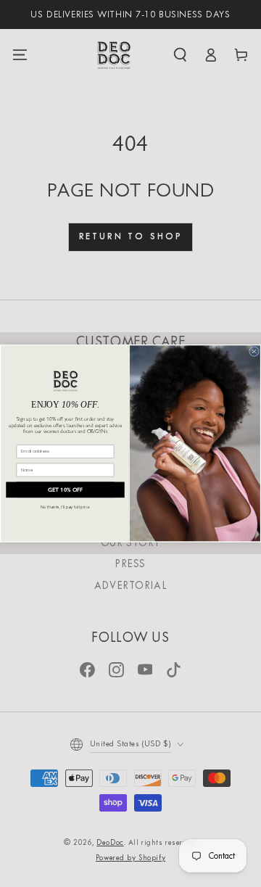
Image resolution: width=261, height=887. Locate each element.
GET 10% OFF (65, 490)
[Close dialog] (254, 351)
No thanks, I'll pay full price (65, 507)
